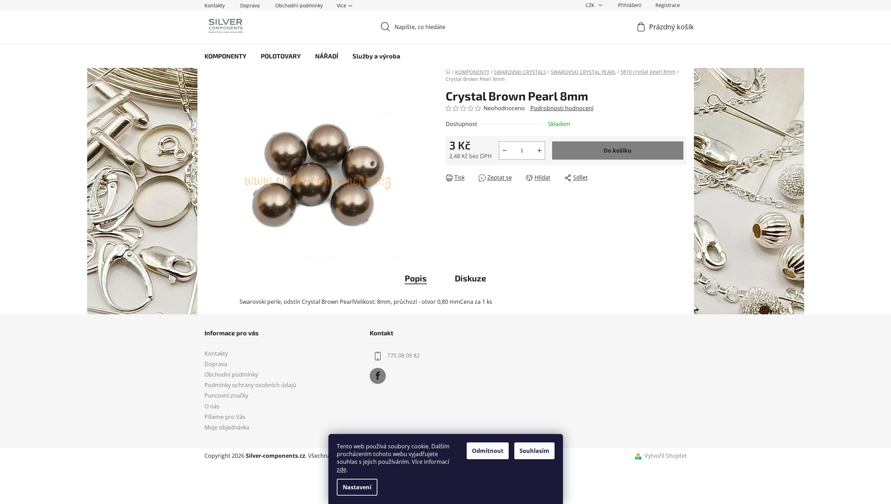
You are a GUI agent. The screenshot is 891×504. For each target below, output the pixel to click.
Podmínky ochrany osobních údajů (250, 385)
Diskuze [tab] (470, 278)
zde (341, 469)
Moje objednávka (226, 427)
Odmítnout (487, 451)
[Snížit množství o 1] (504, 150)
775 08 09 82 (403, 355)
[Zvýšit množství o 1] (539, 150)
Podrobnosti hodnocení (561, 108)
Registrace (667, 5)
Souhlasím (534, 451)
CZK (590, 5)
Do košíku (618, 150)
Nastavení (357, 487)
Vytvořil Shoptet (666, 456)
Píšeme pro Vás (224, 417)
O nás (212, 406)
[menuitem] (225, 56)
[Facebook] (378, 376)
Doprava (250, 5)
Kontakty (214, 5)
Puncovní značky (226, 395)
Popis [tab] (416, 278)
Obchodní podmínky (299, 5)
